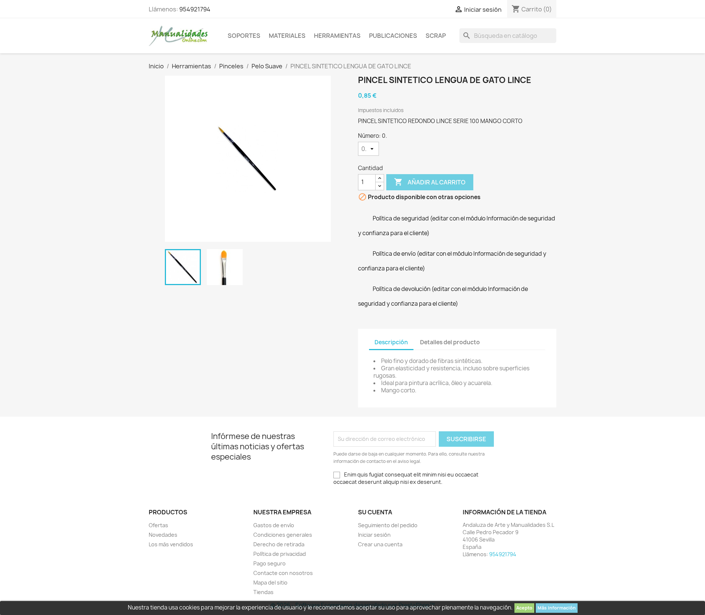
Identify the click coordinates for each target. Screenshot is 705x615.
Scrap (436, 36)
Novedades (163, 534)
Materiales (287, 36)
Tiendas (263, 592)
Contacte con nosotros (283, 572)
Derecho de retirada (278, 544)
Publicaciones (393, 36)
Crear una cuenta (380, 544)
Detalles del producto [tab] (450, 342)
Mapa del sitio (270, 582)
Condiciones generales (282, 534)
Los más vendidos (171, 544)
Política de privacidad (279, 553)
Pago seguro (269, 563)
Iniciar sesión (374, 534)
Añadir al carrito (430, 181)
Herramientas (337, 36)
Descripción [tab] (391, 342)
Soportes (244, 36)
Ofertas (158, 525)
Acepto (524, 608)
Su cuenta (375, 512)
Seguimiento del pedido (387, 525)
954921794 (194, 9)
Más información (557, 608)
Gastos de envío (273, 525)
